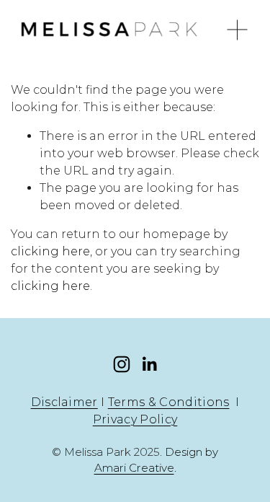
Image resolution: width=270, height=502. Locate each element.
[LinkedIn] (149, 364)
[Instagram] (121, 364)
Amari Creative (134, 468)
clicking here (50, 251)
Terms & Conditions (169, 402)
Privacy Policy (135, 419)
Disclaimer (64, 402)
